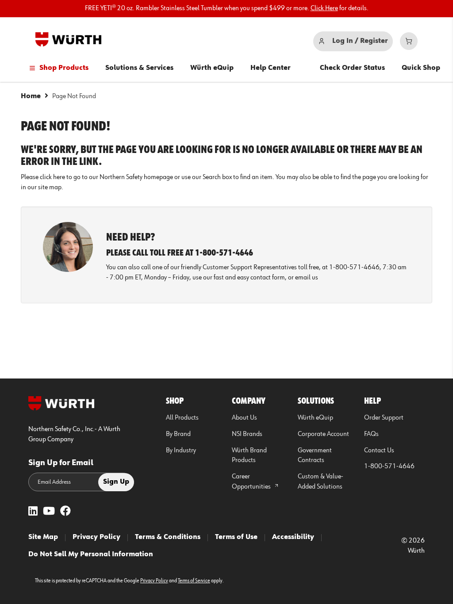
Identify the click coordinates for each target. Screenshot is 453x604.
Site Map (43, 537)
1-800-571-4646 (389, 466)
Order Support (383, 417)
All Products (182, 417)
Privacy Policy (96, 537)
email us (306, 277)
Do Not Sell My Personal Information (90, 554)
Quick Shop (421, 68)
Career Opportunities (252, 481)
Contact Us (379, 450)
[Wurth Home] (68, 39)
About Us (244, 417)
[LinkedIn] (33, 511)
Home (31, 96)
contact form (267, 277)
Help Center (270, 68)
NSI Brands (247, 434)
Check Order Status (352, 68)
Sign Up (116, 481)
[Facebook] (65, 511)
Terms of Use (236, 537)
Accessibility (293, 537)
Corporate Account (323, 434)
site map (49, 187)
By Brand (178, 434)
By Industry (181, 450)
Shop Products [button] (63, 68)
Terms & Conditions (167, 537)
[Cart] (409, 41)
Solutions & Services (139, 68)
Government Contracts (315, 455)
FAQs (371, 434)
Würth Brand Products (249, 455)
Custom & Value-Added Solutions (320, 481)
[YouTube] (49, 511)
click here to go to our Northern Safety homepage (106, 177)
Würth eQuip (212, 68)
